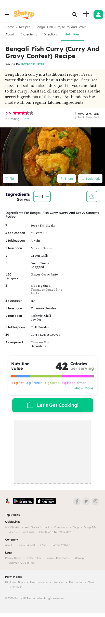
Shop (76, 527)
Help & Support (26, 545)
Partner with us (61, 545)
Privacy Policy (12, 558)
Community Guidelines (21, 563)
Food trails (28, 532)
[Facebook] (77, 501)
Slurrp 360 (90, 527)
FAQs (43, 545)
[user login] (98, 14)
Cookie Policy (33, 558)
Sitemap (79, 558)
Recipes (24, 27)
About (8, 545)
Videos (12, 532)
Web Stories (12, 527)
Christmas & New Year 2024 (55, 532)
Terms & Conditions (57, 558)
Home (9, 27)
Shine (91, 582)
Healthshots (15, 587)
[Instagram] (95, 501)
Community (61, 527)
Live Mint (58, 582)
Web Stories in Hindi (37, 527)
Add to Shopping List (91, 196)
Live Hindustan (39, 582)
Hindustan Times (15, 582)
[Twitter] (86, 501)
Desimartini (76, 582)
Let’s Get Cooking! (57, 405)
